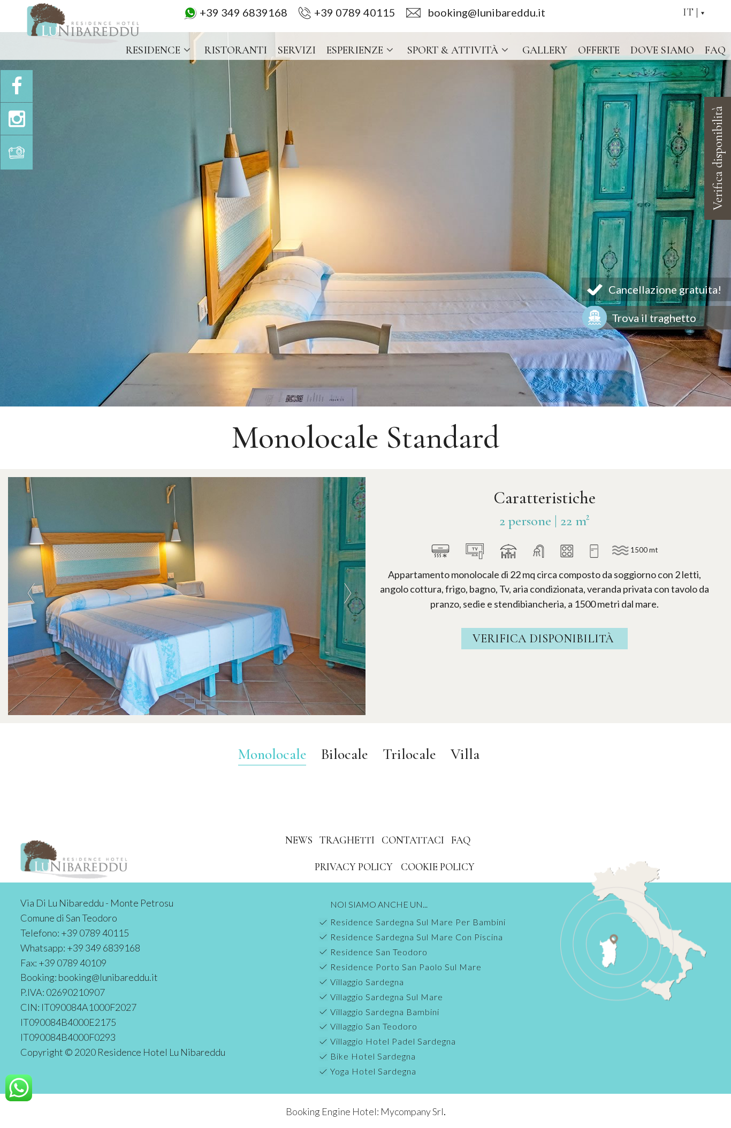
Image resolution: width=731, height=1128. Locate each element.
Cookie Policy (438, 867)
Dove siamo (662, 50)
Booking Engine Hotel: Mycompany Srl (365, 1111)
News (299, 840)
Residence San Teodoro (379, 952)
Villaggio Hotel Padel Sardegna (393, 1041)
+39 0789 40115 (354, 12)
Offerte (599, 50)
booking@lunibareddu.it (108, 977)
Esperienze (354, 50)
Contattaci (413, 840)
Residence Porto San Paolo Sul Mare (406, 967)
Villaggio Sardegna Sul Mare (386, 997)
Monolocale (272, 754)
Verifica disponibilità (544, 639)
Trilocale (409, 754)
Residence (153, 50)
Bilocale (344, 754)
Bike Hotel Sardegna (373, 1056)
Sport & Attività (452, 50)
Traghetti (347, 840)
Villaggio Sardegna (367, 982)
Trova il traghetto (654, 317)
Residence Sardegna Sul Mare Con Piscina (416, 937)
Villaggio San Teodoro (373, 1026)
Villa (465, 754)
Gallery (544, 50)
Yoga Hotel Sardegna (373, 1071)
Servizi (297, 50)
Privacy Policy (354, 867)
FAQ (715, 50)
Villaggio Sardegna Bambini (384, 1012)
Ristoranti (235, 50)
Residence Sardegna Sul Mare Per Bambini (418, 922)
